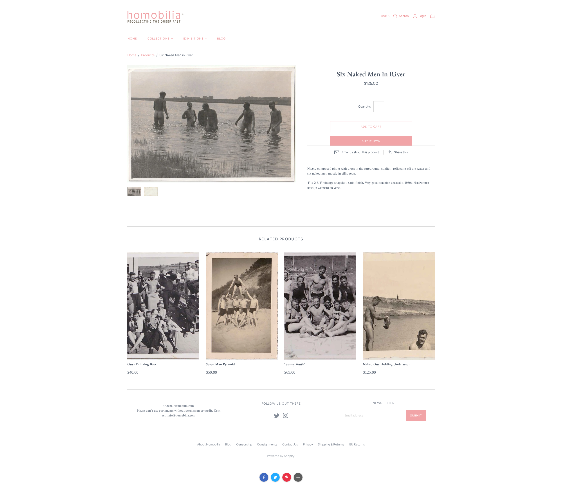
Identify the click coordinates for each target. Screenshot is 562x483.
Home (132, 38)
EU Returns (357, 444)
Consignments (267, 444)
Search (404, 16)
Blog (221, 38)
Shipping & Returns (331, 444)
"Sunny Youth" (295, 364)
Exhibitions (193, 38)
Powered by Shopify (280, 456)
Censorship (244, 444)
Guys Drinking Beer (141, 364)
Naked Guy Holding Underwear (386, 364)
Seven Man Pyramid (220, 364)
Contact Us (290, 444)
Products (148, 55)
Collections (158, 38)
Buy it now (371, 141)
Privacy (308, 444)
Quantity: (364, 106)
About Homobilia (208, 444)
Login (422, 16)
